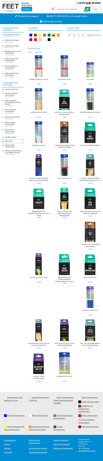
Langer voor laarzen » (95, 35)
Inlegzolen (38, 52)
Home (30, 52)
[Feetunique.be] (10, 6)
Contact (26, 9)
